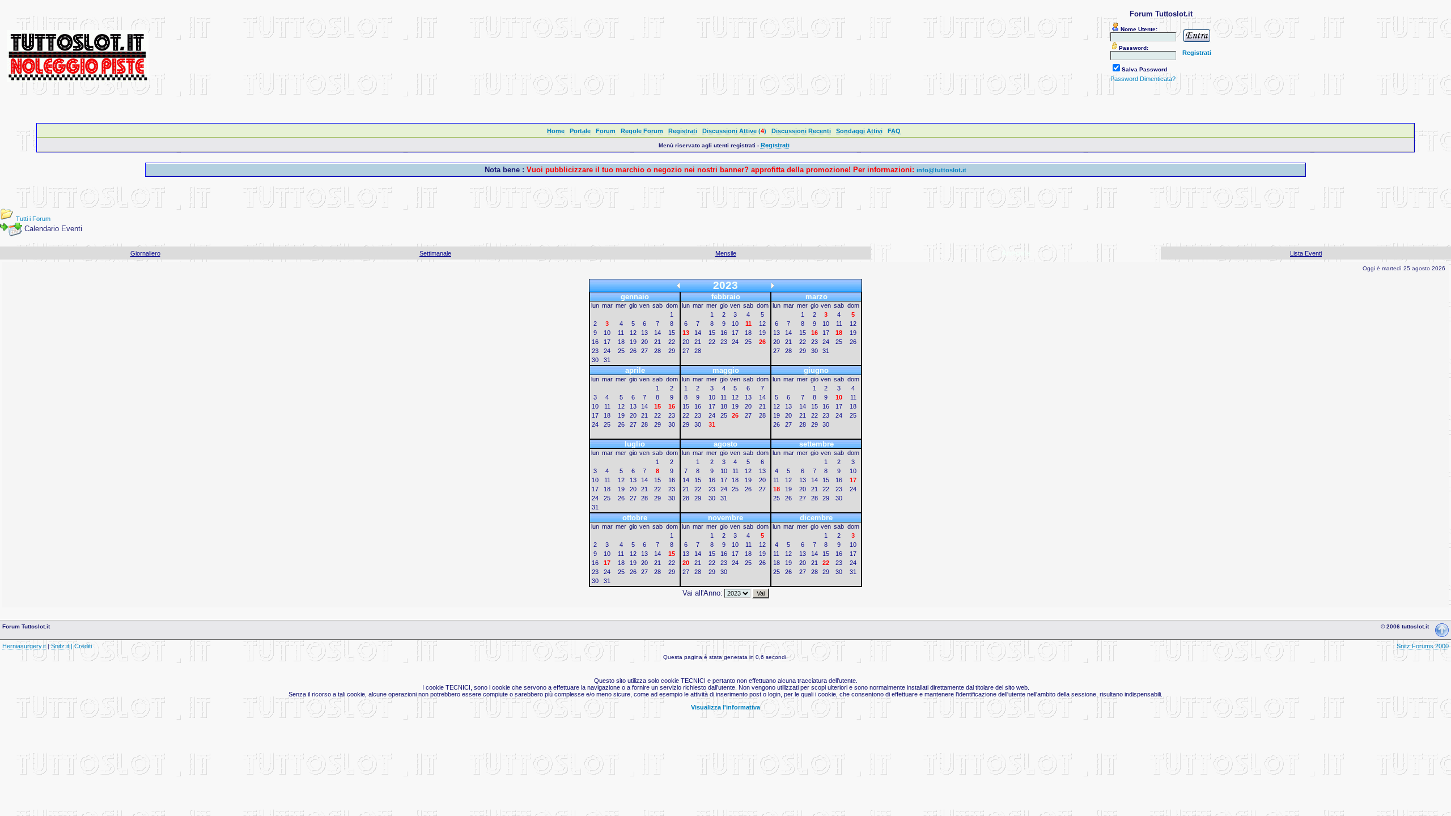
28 (657, 350)
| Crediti (81, 646)
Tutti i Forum (33, 218)
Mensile (725, 253)
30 (595, 359)
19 (633, 341)
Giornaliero (145, 253)
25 (621, 350)
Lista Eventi (1306, 253)
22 (671, 341)
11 (621, 332)
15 (671, 332)
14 (657, 332)
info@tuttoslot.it (941, 170)
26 (633, 350)
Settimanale (435, 253)
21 (657, 341)
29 (671, 350)
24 (607, 350)
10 (607, 332)
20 (644, 341)
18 (621, 341)
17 (607, 341)
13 (644, 332)
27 (644, 350)
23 (595, 350)
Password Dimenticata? (1143, 78)
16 (595, 341)
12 (633, 332)
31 (607, 359)
